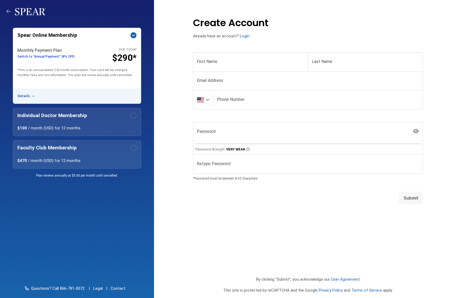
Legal (98, 288)
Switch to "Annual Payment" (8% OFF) (46, 56)
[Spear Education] (30, 11)
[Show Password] (416, 131)
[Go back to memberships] (10, 11)
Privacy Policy (331, 290)
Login (244, 36)
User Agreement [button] (345, 279)
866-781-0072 (71, 288)
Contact (118, 288)
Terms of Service (366, 290)
